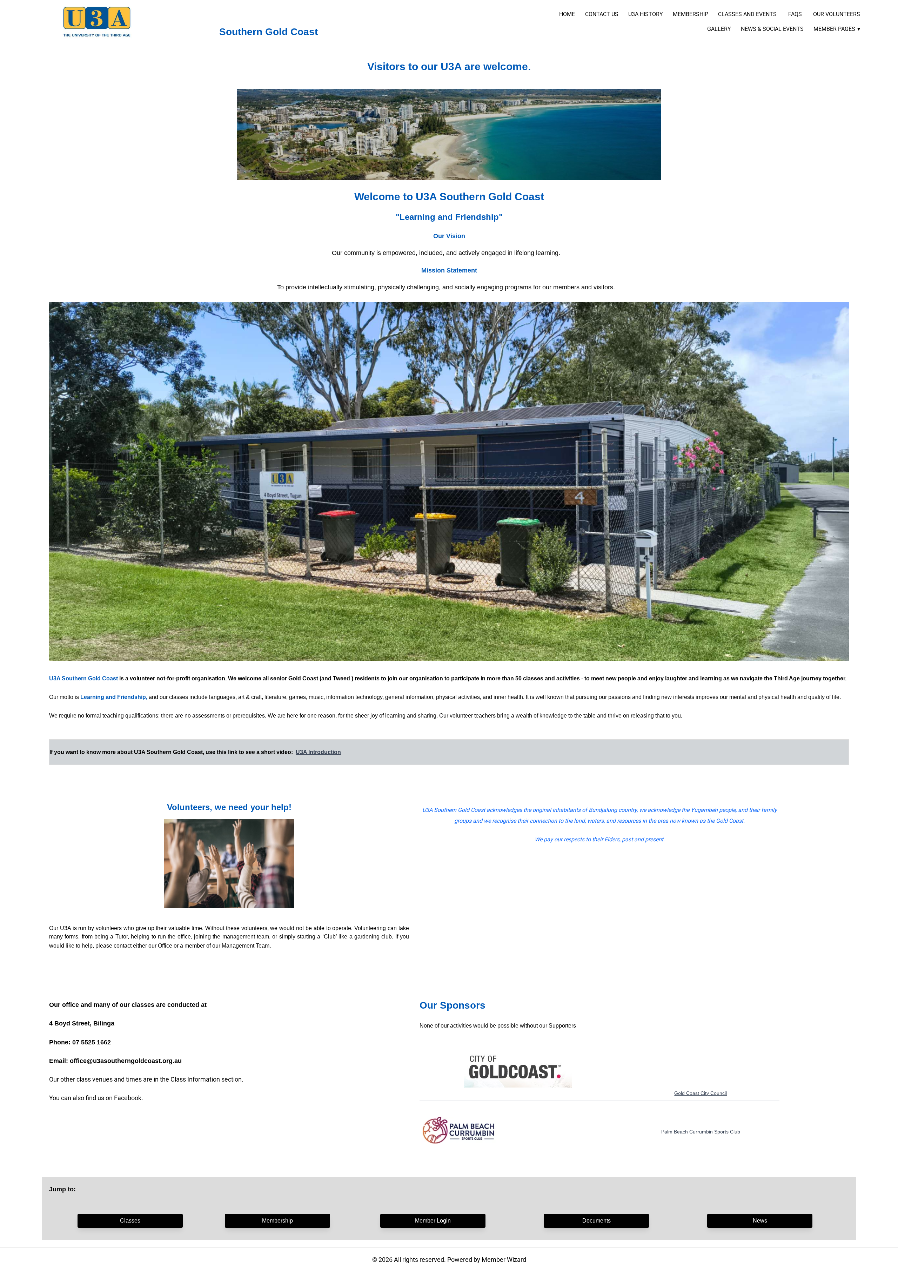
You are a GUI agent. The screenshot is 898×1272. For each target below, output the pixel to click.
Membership (277, 1221)
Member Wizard (504, 1259)
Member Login (433, 1221)
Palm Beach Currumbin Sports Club (700, 1132)
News (760, 1221)
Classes (130, 1221)
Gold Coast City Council (700, 1093)
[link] (97, 22)
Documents (596, 1221)
